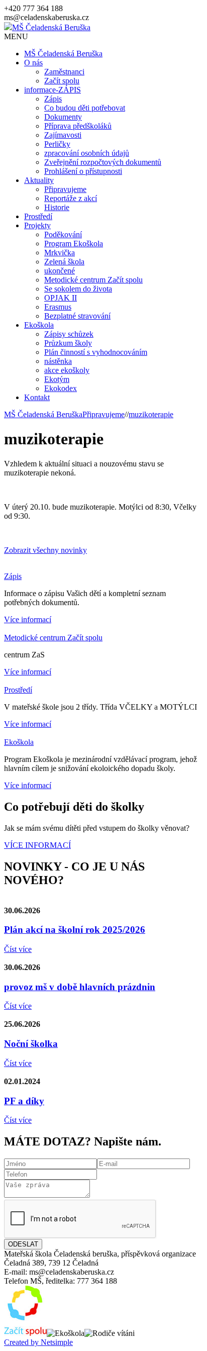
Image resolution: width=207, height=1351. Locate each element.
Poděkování (63, 234)
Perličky (57, 144)
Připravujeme (65, 189)
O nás (33, 62)
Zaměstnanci (64, 71)
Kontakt (37, 397)
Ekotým (56, 379)
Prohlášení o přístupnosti (83, 171)
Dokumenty (63, 117)
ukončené (59, 270)
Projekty (37, 225)
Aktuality (39, 180)
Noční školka (31, 1043)
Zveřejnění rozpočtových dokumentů (102, 162)
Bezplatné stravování (77, 316)
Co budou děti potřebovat (84, 108)
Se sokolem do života (78, 288)
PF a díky (24, 1101)
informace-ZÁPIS (52, 89)
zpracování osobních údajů (86, 153)
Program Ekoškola (73, 243)
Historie (56, 207)
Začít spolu (61, 80)
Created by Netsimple (38, 1342)
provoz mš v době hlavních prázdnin (79, 987)
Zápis (53, 98)
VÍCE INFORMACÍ (37, 845)
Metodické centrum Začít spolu (93, 279)
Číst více (18, 949)
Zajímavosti (62, 135)
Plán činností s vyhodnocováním (95, 352)
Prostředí (38, 216)
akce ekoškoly (66, 370)
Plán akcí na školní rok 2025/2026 (74, 929)
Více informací (27, 619)
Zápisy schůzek (68, 334)
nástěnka (58, 361)
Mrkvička (59, 252)
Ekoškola (39, 325)
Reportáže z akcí (70, 198)
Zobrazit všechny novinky (45, 550)
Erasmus (57, 307)
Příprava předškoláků (78, 126)
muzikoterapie (151, 414)
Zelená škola (64, 261)
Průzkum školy (68, 343)
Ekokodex (60, 388)
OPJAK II (60, 298)
